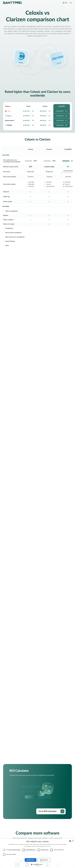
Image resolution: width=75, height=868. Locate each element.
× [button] (73, 841)
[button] (37, 864)
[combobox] (70, 841)
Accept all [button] (30, 860)
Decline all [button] (44, 860)
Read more (48, 846)
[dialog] (37, 853)
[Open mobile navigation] (71, 3)
